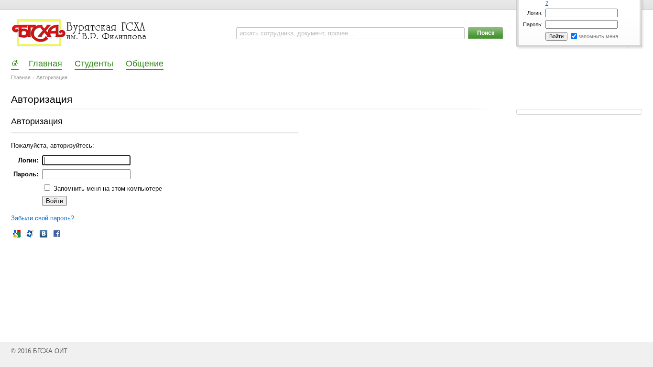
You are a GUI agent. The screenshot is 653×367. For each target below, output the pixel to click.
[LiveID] (30, 233)
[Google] (16, 233)
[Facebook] (57, 233)
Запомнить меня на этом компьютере (107, 188)
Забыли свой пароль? (42, 218)
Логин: (535, 13)
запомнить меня (598, 36)
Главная (21, 77)
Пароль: (533, 24)
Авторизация (51, 77)
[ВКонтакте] (43, 233)
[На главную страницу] (80, 33)
